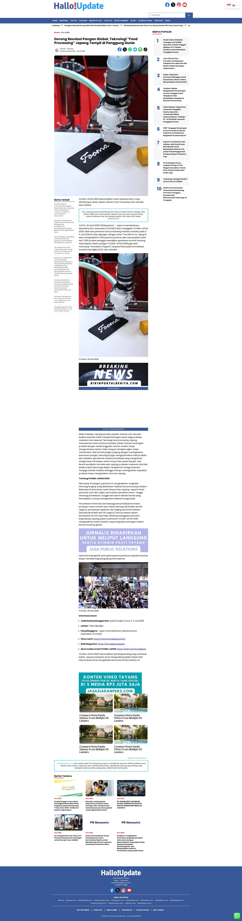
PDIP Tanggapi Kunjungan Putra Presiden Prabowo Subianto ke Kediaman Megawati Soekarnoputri (175, 132)
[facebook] (167, 6)
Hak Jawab (158, 910)
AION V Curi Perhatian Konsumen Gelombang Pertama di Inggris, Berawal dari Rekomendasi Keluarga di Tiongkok (175, 194)
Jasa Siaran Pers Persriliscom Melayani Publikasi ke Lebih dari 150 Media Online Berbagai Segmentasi (175, 63)
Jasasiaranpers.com (65, 763)
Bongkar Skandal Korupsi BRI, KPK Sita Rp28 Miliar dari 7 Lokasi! (66, 25)
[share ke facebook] (120, 51)
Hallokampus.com (115, 903)
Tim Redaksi (126, 910)
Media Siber (112, 910)
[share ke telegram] (135, 51)
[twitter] (173, 6)
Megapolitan (95, 20)
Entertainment (121, 20)
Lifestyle (108, 20)
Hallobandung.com (99, 903)
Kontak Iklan (142, 910)
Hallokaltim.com (161, 900)
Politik (73, 20)
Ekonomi (83, 20)
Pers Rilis (158, 20)
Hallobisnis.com (132, 900)
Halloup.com (71, 900)
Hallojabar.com (146, 900)
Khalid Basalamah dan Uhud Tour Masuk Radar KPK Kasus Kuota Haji (128, 25)
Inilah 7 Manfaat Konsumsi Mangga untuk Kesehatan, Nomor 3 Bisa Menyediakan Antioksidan (175, 78)
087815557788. (113, 218)
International (145, 20)
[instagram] (179, 6)
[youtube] (185, 6)
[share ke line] (140, 51)
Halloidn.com (130, 903)
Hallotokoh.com (117, 900)
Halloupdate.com (85, 900)
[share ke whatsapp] (130, 51)
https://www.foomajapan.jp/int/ (109, 638)
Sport (133, 20)
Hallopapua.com (144, 903)
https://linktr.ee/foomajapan (131, 649)
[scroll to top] (232, 917)
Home (54, 20)
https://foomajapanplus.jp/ (111, 644)
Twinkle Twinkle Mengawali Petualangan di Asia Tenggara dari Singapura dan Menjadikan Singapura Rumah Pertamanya (174, 94)
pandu (63, 49)
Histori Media (83, 910)
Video (167, 20)
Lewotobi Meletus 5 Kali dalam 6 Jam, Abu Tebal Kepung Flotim (190, 25)
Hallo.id (61, 900)
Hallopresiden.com (102, 900)
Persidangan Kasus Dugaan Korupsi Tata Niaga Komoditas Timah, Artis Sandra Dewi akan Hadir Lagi (174, 168)
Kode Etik (98, 910)
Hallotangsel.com (177, 900)
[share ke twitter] (125, 51)
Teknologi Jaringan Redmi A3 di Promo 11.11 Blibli (175, 180)
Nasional (63, 20)
